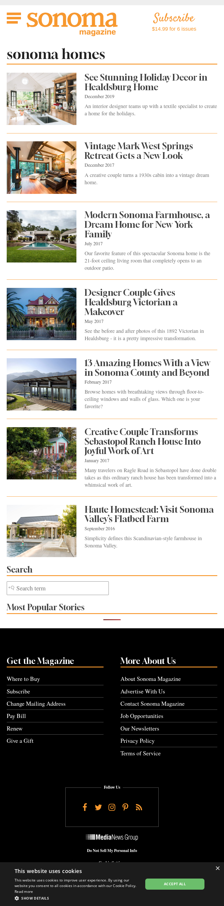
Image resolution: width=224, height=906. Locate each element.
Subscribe (18, 691)
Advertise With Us (142, 691)
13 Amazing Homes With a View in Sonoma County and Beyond (147, 368)
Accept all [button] (175, 883)
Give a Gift (20, 741)
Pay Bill (16, 716)
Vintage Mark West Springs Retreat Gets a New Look (139, 151)
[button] (77, 898)
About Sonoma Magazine (150, 679)
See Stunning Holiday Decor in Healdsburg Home (146, 82)
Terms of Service (140, 753)
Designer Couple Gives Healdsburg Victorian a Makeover (131, 302)
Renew (15, 728)
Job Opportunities (141, 716)
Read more (24, 891)
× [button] (217, 868)
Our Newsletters (139, 728)
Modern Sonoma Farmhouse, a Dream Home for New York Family (147, 224)
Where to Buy (23, 679)
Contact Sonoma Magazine (152, 703)
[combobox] (58, 588)
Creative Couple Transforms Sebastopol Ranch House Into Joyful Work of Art (143, 441)
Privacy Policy (137, 741)
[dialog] (112, 884)
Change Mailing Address (36, 703)
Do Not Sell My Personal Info (112, 850)
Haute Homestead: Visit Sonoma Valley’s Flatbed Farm (149, 514)
